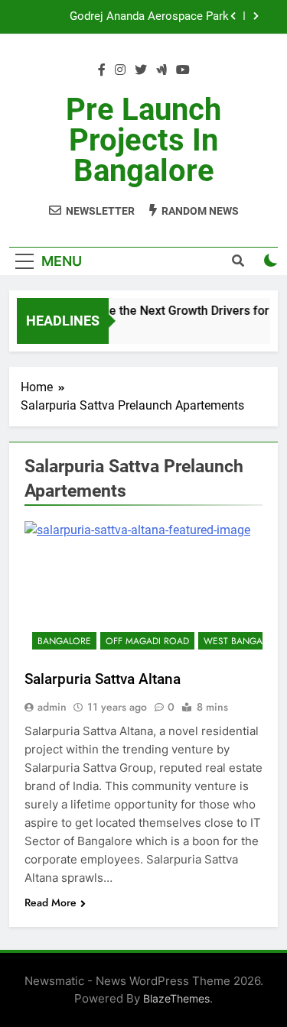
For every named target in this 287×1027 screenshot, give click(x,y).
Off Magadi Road (147, 641)
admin (52, 706)
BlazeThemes (176, 998)
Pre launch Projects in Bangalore (143, 140)
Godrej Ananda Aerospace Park (149, 17)
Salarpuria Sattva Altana (102, 679)
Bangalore (64, 641)
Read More (50, 902)
